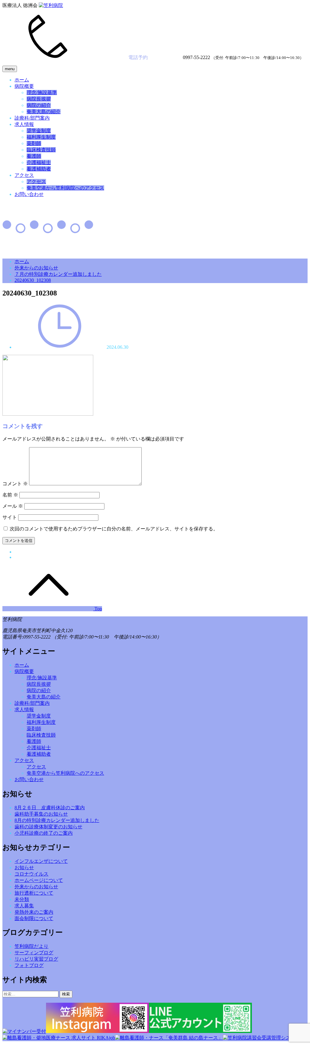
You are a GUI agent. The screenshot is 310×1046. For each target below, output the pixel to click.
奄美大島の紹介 (44, 111)
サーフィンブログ (34, 952)
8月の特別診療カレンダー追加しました (57, 820)
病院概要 (24, 86)
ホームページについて (39, 880)
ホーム (22, 79)
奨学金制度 (39, 130)
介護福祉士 (39, 162)
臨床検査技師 (41, 149)
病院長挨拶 (39, 98)
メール (12, 506)
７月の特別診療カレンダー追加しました (58, 274)
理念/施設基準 (42, 92)
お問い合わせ (29, 194)
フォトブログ (29, 965)
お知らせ (24, 867)
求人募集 (24, 905)
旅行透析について (34, 893)
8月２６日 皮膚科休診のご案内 (50, 807)
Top (97, 608)
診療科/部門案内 (32, 117)
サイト (9, 517)
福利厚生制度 (41, 137)
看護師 (34, 156)
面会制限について (34, 918)
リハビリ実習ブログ (36, 959)
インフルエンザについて (41, 861)
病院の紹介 (39, 105)
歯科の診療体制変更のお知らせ (48, 826)
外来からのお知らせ (36, 267)
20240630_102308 (33, 280)
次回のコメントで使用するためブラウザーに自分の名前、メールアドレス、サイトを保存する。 (114, 528)
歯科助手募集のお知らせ (41, 814)
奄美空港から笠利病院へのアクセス (65, 187)
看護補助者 (39, 168)
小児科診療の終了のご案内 (44, 833)
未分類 (22, 899)
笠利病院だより (31, 946)
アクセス (24, 175)
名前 (10, 494)
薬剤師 (34, 143)
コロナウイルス (31, 873)
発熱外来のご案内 (34, 912)
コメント (15, 483)
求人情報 (24, 124)
